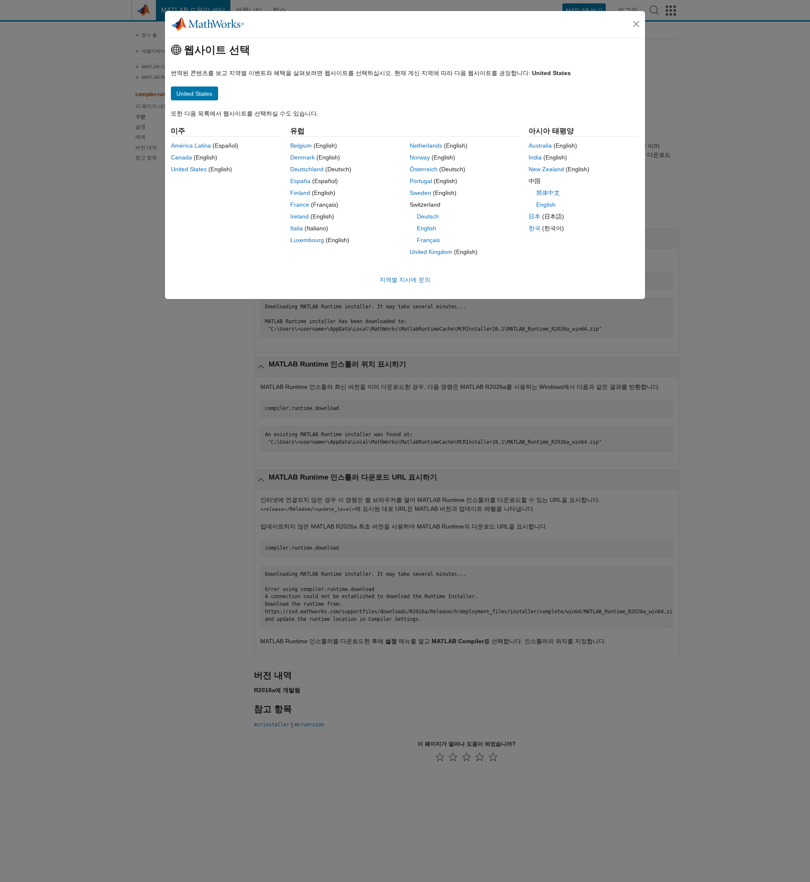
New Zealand (546, 169)
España (300, 181)
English (426, 228)
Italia (296, 228)
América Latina (191, 145)
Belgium (301, 145)
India (535, 157)
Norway (420, 157)
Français (428, 240)
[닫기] (636, 24)
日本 (534, 216)
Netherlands (426, 145)
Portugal (421, 181)
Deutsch (428, 216)
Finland (300, 192)
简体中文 (548, 192)
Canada (181, 157)
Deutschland (307, 169)
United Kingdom (431, 251)
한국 (534, 228)
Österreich (423, 169)
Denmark (302, 157)
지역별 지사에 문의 (405, 279)
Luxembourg (307, 240)
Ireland (299, 216)
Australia (540, 145)
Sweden (420, 192)
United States (189, 169)
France (299, 204)
